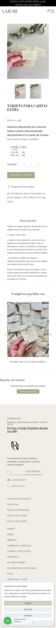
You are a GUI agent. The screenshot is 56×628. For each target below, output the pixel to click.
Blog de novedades (17, 521)
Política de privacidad (18, 510)
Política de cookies (17, 516)
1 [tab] (26, 74)
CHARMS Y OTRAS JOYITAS (19, 551)
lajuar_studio (18, 480)
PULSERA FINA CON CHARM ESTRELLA (28, 362)
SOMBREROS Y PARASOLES (19, 546)
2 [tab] (30, 73)
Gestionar (28, 616)
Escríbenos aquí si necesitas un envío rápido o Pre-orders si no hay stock (26, 197)
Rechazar (28, 609)
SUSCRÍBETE (33, 471)
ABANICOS (11, 540)
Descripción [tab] (28, 220)
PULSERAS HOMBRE (16, 562)
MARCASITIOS (13, 557)
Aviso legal (13, 504)
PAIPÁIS (10, 534)
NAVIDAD (11, 529)
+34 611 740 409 (17, 486)
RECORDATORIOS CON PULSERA (21, 568)
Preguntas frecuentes (23, 186)
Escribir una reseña (28, 391)
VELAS (10, 574)
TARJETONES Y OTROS (17, 579)
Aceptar (28, 603)
